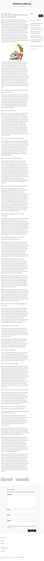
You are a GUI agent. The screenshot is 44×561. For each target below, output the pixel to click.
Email (8, 514)
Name (8, 509)
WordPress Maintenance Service (15, 557)
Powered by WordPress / (5, 557)
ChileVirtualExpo (22, 4)
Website (9, 520)
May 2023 (2, 540)
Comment (9, 494)
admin (9, 13)
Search (31, 13)
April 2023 (2, 543)
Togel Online (3, 551)
